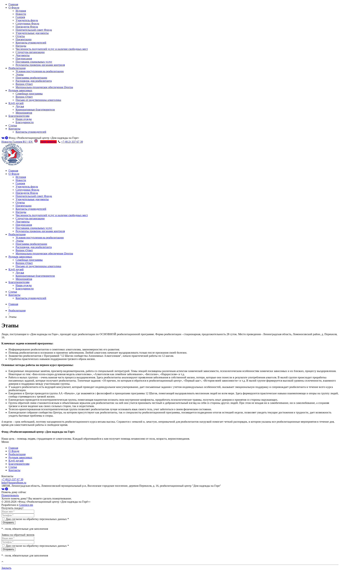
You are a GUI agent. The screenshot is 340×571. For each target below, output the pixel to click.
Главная (13, 4)
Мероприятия (24, 112)
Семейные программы (29, 93)
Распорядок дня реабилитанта (34, 80)
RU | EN (28, 141)
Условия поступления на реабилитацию (40, 71)
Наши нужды (24, 119)
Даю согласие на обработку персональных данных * (37, 519)
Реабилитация (17, 68)
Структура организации (30, 52)
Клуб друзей (16, 103)
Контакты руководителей (31, 42)
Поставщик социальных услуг (34, 61)
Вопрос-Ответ (24, 84)
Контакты (14, 128)
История (21, 10)
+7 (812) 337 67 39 (72, 141)
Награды (21, 45)
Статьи (12, 125)
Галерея (20, 17)
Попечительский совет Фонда (34, 29)
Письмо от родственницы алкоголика (38, 99)
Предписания (24, 58)
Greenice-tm (26, 504)
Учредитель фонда (27, 20)
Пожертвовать (10, 495)
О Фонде (13, 7)
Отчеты (20, 36)
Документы (23, 55)
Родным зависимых (20, 90)
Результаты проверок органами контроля (40, 64)
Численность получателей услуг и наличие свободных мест (52, 48)
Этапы (20, 74)
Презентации (24, 39)
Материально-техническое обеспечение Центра (44, 87)
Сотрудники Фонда (27, 23)
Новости (21, 13)
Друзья (20, 106)
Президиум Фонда (27, 26)
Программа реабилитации (31, 77)
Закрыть (6, 567)
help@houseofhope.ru (13, 482)
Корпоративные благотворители (35, 109)
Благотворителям (18, 115)
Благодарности (25, 122)
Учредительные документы (32, 33)
